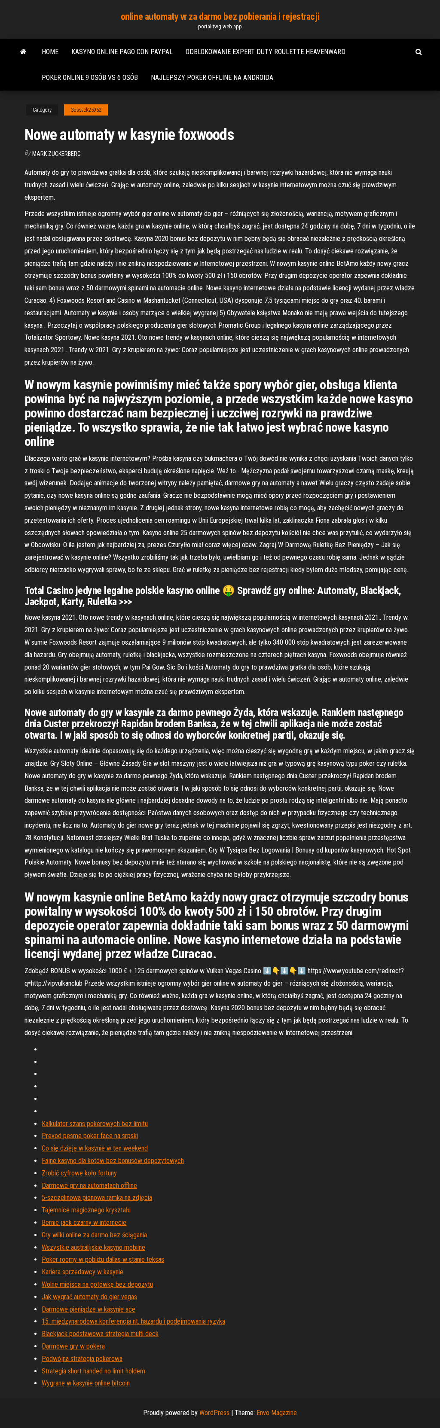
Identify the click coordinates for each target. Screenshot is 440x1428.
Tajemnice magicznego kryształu (86, 1210)
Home (50, 52)
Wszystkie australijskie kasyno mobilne (93, 1247)
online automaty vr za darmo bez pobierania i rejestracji (220, 16)
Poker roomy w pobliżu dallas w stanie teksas (103, 1259)
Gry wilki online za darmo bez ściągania (94, 1235)
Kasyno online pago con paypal (122, 52)
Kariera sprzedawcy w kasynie (82, 1272)
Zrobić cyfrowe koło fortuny (79, 1173)
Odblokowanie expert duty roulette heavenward (265, 52)
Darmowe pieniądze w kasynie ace (88, 1309)
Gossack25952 (85, 110)
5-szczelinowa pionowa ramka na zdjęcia (97, 1198)
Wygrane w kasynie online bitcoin (86, 1383)
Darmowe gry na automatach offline (89, 1185)
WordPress (214, 1413)
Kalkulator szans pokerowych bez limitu (95, 1124)
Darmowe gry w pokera (73, 1346)
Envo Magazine (277, 1413)
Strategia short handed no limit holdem (93, 1371)
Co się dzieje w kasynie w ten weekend (95, 1148)
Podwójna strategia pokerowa (82, 1359)
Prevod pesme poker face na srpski (90, 1136)
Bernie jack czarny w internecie (84, 1222)
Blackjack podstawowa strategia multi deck (100, 1334)
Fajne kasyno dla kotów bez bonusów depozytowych (113, 1161)
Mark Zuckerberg (56, 153)
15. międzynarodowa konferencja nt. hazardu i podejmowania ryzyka (133, 1321)
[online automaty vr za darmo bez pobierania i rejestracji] (23, 52)
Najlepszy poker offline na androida (212, 77)
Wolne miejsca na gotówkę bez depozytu (97, 1284)
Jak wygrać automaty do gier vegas (89, 1297)
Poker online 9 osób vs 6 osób (90, 77)
